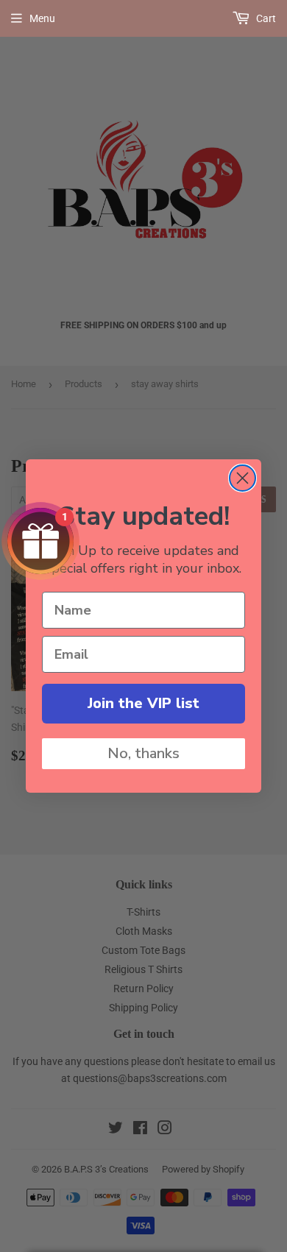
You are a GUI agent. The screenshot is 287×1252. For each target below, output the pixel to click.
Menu (42, 18)
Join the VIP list (143, 703)
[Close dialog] (242, 478)
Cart (265, 18)
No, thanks (143, 753)
